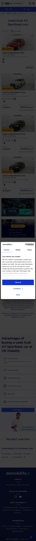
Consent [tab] (6, 250)
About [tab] (29, 250)
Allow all (18, 282)
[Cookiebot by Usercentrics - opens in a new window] (25, 244)
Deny (18, 295)
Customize (17, 288)
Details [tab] (18, 250)
